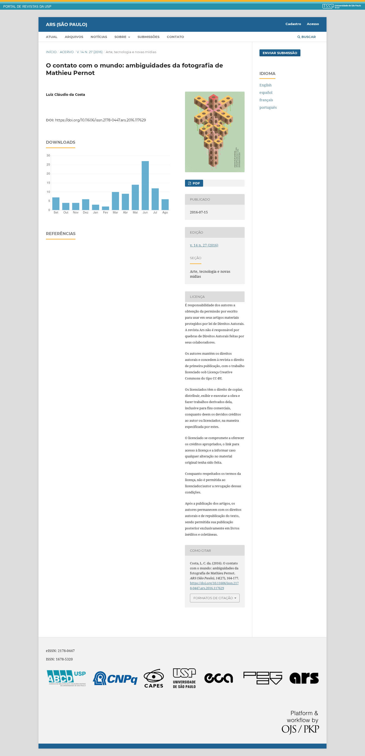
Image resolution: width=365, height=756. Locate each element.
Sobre (120, 37)
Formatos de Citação (213, 598)
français (266, 100)
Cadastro (293, 24)
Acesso (313, 24)
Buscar (308, 37)
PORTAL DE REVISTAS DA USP (27, 6)
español (265, 92)
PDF (196, 183)
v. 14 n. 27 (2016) (90, 52)
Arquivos (74, 37)
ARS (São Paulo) (66, 24)
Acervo (67, 52)
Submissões (148, 37)
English (265, 85)
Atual (51, 37)
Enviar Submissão (280, 53)
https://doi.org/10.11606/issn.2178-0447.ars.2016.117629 (100, 120)
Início (51, 52)
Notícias (99, 37)
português (268, 107)
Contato (175, 37)
